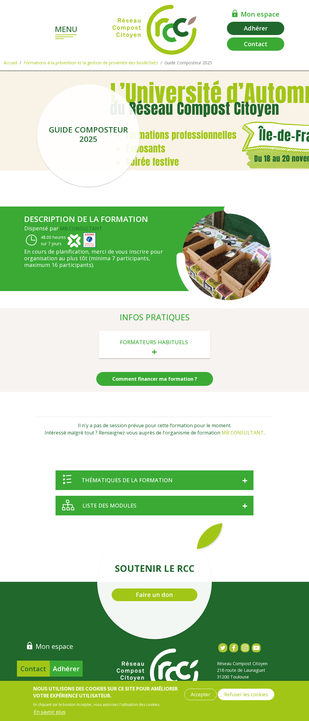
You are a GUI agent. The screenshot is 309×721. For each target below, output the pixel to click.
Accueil (10, 63)
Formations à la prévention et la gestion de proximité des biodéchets (91, 63)
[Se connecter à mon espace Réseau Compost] (235, 13)
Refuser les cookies (246, 694)
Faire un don (154, 595)
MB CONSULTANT (81, 228)
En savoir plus (49, 712)
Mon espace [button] (260, 13)
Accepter (200, 694)
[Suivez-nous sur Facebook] (233, 647)
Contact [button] (255, 44)
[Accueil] (154, 30)
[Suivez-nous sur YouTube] (256, 647)
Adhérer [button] (256, 28)
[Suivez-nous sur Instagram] (245, 647)
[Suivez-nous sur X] (222, 647)
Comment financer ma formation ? (154, 379)
